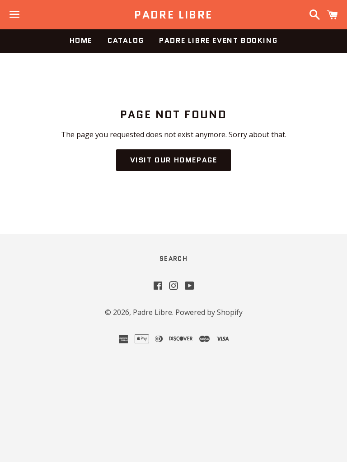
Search (173, 258)
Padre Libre (173, 15)
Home (81, 40)
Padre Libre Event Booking (218, 40)
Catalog (126, 40)
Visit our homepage (173, 160)
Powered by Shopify (209, 312)
